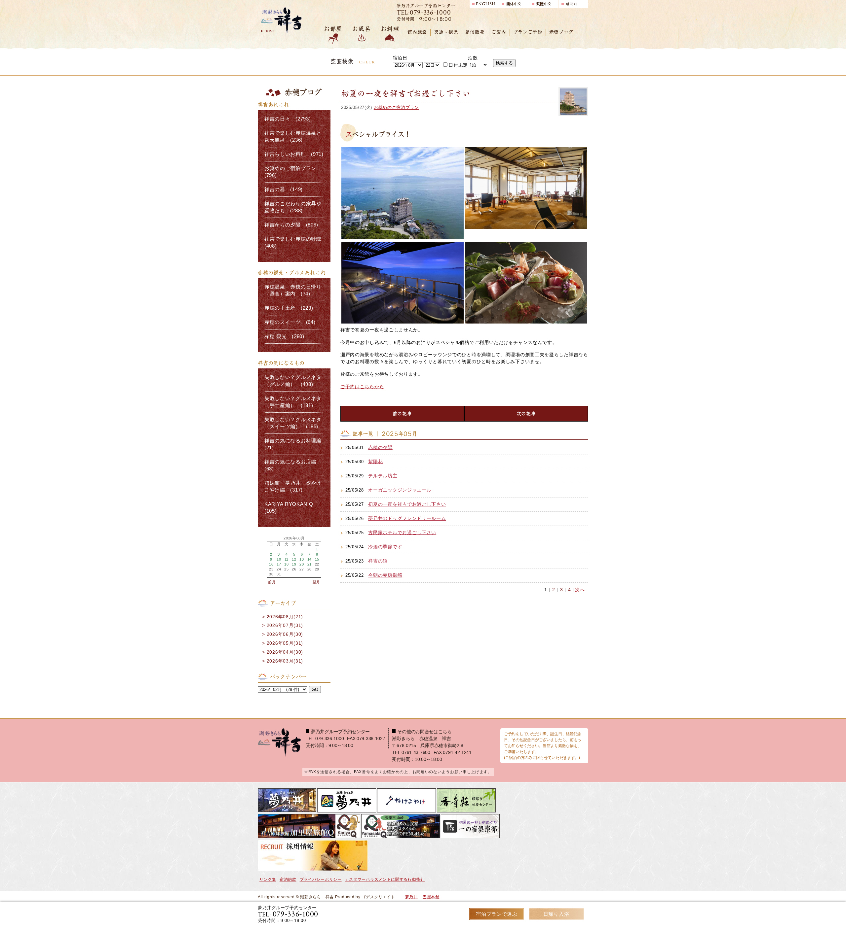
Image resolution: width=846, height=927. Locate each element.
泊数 (473, 57)
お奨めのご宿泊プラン (396, 107)
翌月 (316, 582)
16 (271, 564)
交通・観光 (446, 32)
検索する (504, 62)
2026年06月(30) (285, 634)
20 (301, 564)
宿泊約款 (288, 879)
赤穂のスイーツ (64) (289, 322)
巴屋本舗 (431, 897)
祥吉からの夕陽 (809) (291, 224)
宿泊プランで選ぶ (497, 914)
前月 (272, 582)
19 (294, 564)
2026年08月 (294, 538)
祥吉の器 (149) (283, 189)
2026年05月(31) (285, 643)
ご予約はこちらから (362, 386)
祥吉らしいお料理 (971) (294, 154)
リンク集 (267, 879)
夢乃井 (411, 897)
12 (294, 559)
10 (279, 559)
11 (286, 559)
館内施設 (417, 32)
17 (279, 564)
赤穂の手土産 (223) (288, 308)
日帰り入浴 (556, 914)
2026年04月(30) (285, 652)
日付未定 (458, 65)
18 (286, 564)
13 (301, 559)
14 (309, 559)
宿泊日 (400, 57)
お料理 (390, 29)
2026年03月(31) (285, 661)
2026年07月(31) (285, 625)
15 (317, 559)
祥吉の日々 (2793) (287, 118)
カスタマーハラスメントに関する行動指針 (385, 879)
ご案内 (498, 32)
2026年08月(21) (285, 616)
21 (309, 564)
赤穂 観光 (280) (284, 336)
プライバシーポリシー (321, 879)
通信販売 (475, 32)
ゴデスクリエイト (378, 897)
